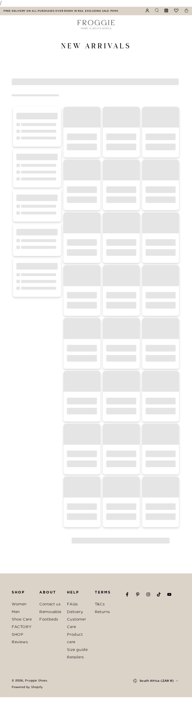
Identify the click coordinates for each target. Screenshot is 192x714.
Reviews (20, 642)
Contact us (50, 604)
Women (19, 604)
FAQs (72, 604)
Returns (102, 612)
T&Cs (100, 604)
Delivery (75, 612)
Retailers (75, 657)
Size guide (77, 649)
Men (16, 612)
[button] (85, 670)
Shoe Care (22, 619)
